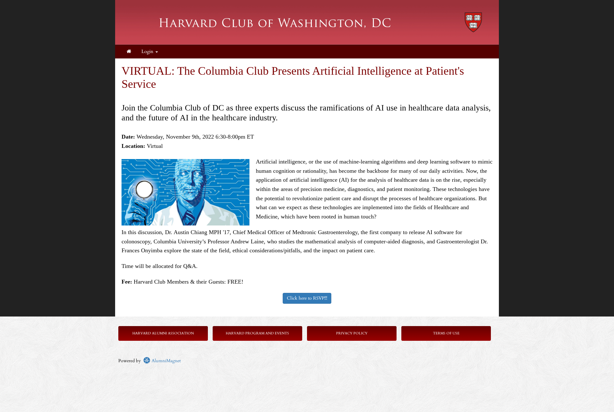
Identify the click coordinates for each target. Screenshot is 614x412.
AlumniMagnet (165, 361)
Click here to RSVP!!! (307, 298)
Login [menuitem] (148, 51)
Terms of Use (446, 333)
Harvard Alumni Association (163, 333)
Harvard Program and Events (257, 333)
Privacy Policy (351, 333)
